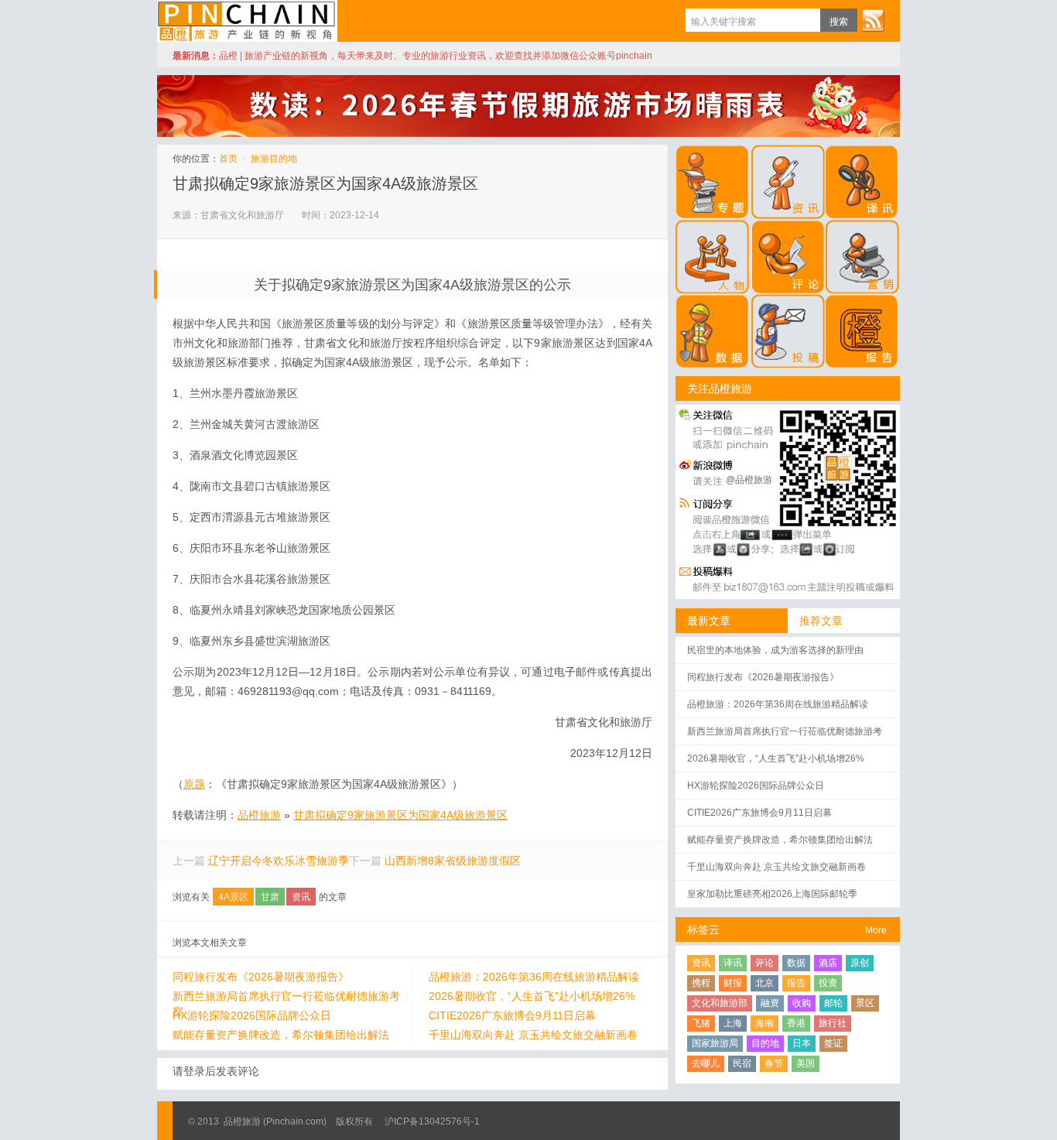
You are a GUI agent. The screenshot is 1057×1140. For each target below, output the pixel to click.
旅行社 (833, 1023)
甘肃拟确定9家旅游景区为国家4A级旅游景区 (325, 183)
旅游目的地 (274, 158)
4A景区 (233, 897)
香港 (796, 1023)
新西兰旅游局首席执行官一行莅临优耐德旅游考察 (286, 997)
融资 (770, 1003)
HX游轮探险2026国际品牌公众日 (252, 1015)
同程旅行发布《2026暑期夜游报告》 (261, 977)
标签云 (703, 929)
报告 (796, 982)
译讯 (732, 962)
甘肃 (270, 897)
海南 (764, 1023)
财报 (732, 982)
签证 (833, 1043)
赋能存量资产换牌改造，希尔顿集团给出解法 (281, 1035)
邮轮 (833, 1003)
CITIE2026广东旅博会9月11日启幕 (512, 1015)
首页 (228, 158)
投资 (828, 982)
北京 (764, 982)
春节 (774, 1063)
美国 (805, 1063)
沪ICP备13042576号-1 (432, 1121)
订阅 (872, 20)
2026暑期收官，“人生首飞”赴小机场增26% (532, 996)
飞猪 (701, 1023)
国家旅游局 (715, 1043)
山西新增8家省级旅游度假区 (453, 860)
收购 (801, 1003)
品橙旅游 (247, 21)
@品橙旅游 (749, 479)
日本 (801, 1043)
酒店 (828, 962)
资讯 (301, 897)
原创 (859, 962)
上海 (732, 1023)
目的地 (765, 1043)
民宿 (742, 1063)
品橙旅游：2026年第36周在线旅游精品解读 (534, 977)
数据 (796, 962)
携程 (701, 982)
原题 (194, 784)
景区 (865, 1003)
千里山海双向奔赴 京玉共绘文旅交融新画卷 (533, 1035)
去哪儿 (706, 1063)
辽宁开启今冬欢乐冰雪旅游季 (278, 860)
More (876, 930)
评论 (764, 962)
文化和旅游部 (719, 1003)
